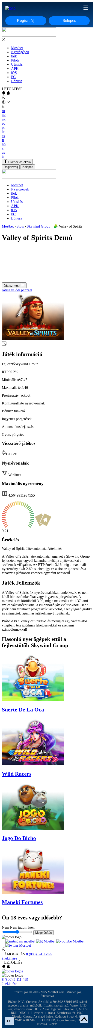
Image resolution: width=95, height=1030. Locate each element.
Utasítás (17, 64)
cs (3, 152)
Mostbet (17, 48)
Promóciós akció (19, 162)
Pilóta (15, 60)
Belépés (69, 21)
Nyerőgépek (20, 52)
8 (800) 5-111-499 (39, 954)
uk (4, 115)
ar (3, 148)
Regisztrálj (26, 21)
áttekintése (9, 958)
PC (13, 77)
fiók (14, 56)
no (4, 144)
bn (4, 132)
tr (3, 156)
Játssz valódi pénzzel (17, 290)
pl (3, 127)
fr (3, 140)
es (3, 136)
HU (9, 1021)
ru (3, 111)
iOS (14, 73)
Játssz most (12, 285)
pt (3, 123)
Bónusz (16, 81)
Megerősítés (43, 932)
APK (15, 68)
